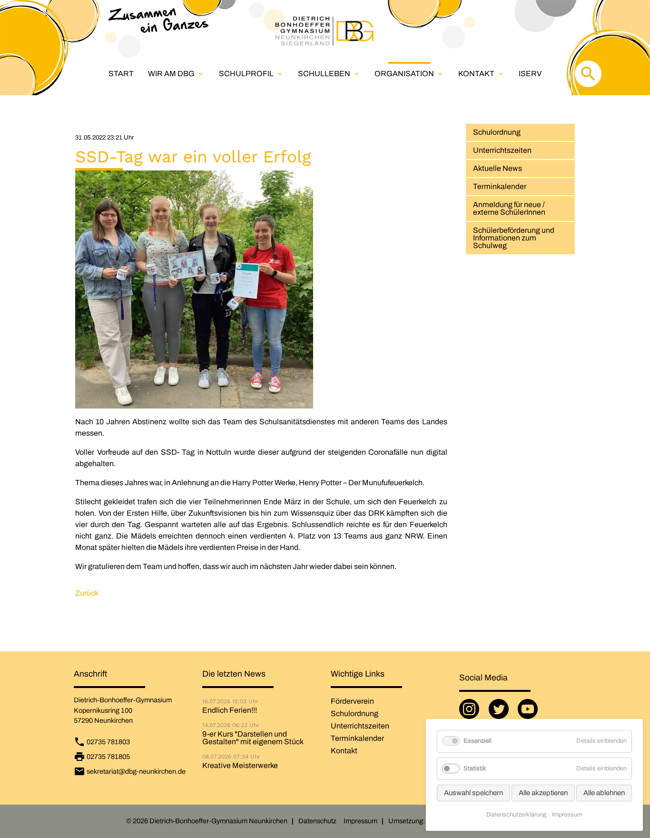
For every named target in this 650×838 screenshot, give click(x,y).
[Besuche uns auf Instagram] (471, 713)
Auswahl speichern (473, 793)
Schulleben (329, 74)
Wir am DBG (176, 74)
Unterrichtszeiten (502, 150)
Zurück (86, 593)
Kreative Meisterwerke (240, 765)
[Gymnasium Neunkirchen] (325, 31)
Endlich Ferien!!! (229, 710)
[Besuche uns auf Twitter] (500, 713)
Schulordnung (497, 132)
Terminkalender (499, 186)
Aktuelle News (497, 168)
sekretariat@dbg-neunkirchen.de (136, 771)
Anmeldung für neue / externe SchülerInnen (509, 208)
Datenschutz (317, 821)
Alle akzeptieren (543, 793)
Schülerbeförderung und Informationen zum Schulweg (513, 237)
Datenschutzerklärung (516, 814)
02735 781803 (108, 742)
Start (121, 74)
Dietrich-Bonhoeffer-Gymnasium (123, 700)
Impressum (360, 821)
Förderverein (352, 701)
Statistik (474, 768)
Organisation (409, 74)
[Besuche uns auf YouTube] (530, 713)
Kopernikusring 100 (103, 710)
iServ (530, 74)
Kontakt (481, 74)
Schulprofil (251, 74)
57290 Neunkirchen (103, 720)
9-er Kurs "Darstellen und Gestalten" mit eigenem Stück (253, 738)
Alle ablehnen (604, 793)
